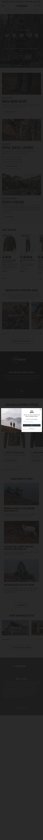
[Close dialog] (41, 409)
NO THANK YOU (31, 428)
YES (32, 425)
